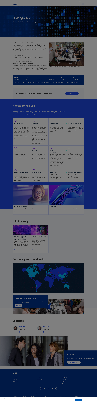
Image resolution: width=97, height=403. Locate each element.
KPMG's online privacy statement (7, 401)
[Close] (95, 400)
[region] (48, 400)
